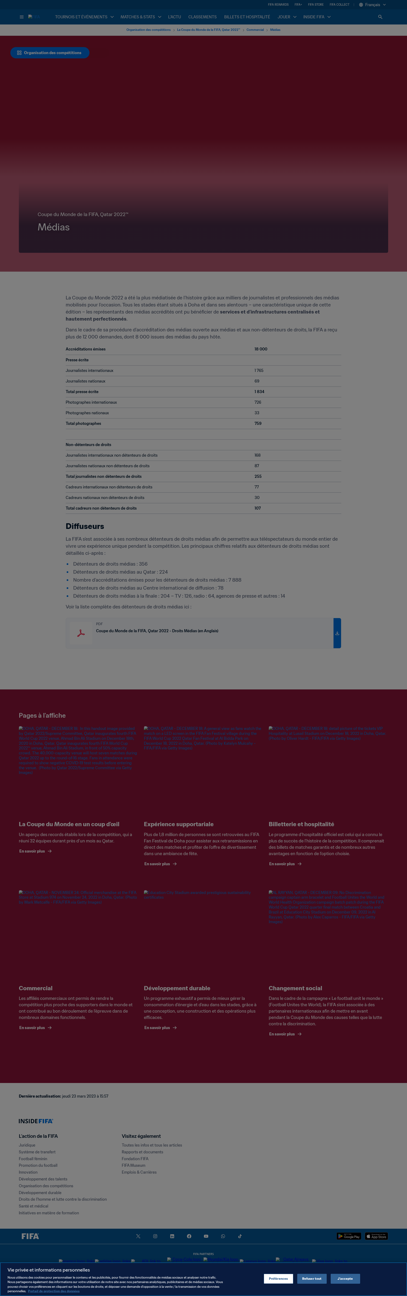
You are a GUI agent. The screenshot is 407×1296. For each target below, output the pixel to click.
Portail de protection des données (54, 1291)
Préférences (278, 1279)
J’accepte (345, 1279)
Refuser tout (312, 1279)
